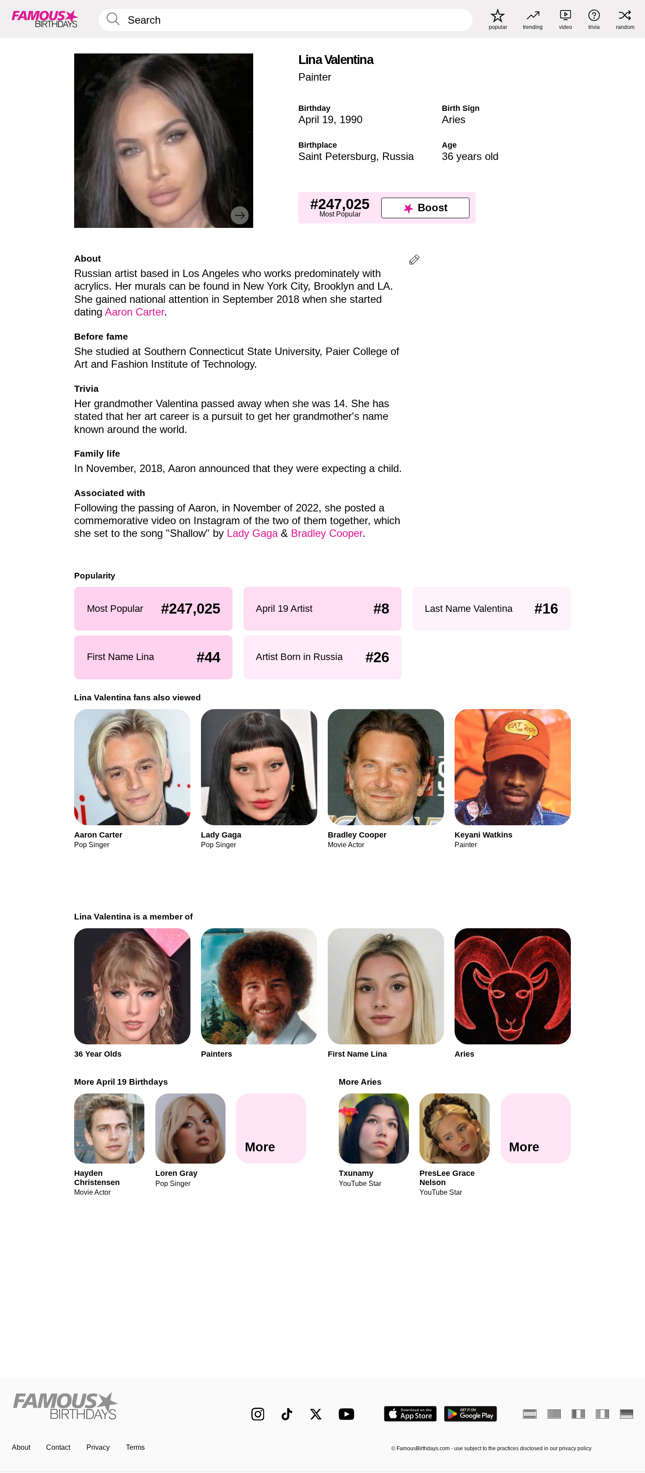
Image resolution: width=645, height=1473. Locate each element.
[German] (627, 1413)
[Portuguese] (554, 1413)
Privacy (98, 1447)
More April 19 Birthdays (121, 1081)
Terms (135, 1447)
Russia (398, 156)
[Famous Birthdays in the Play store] (470, 1414)
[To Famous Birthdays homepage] (45, 18)
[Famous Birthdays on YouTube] (348, 1414)
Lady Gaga (252, 533)
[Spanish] (530, 1413)
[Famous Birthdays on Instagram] (258, 1414)
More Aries (360, 1081)
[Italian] (602, 1413)
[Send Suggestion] (414, 261)
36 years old (470, 156)
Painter (314, 77)
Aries (454, 119)
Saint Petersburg (337, 156)
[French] (578, 1413)
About (21, 1447)
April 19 (315, 119)
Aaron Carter (134, 312)
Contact (58, 1447)
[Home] (113, 1406)
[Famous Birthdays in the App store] (410, 1414)
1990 (351, 119)
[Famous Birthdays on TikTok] (287, 1414)
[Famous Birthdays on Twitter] (315, 1414)
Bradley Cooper (326, 533)
